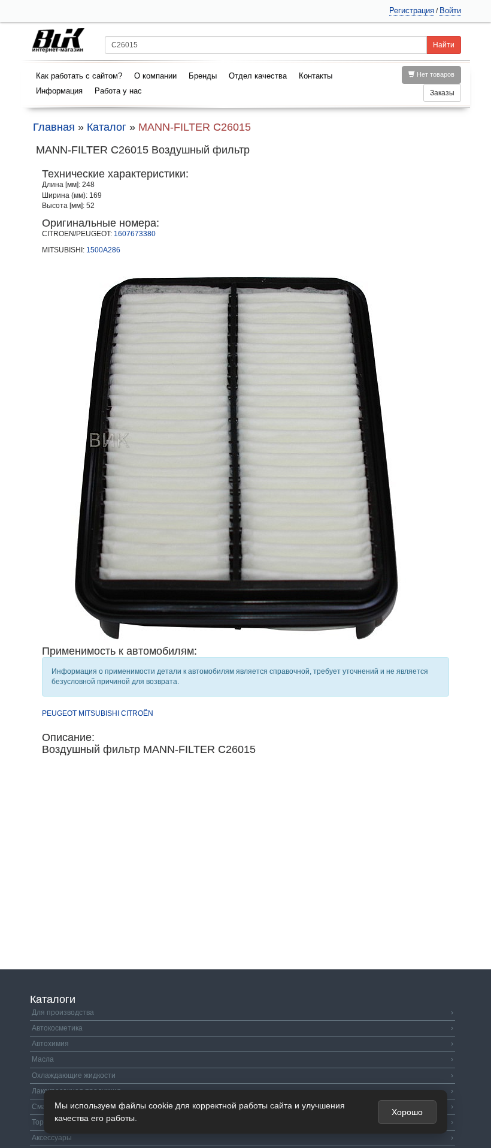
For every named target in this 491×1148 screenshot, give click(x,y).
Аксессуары (242, 1138)
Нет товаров (434, 74)
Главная (54, 127)
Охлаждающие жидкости (242, 1075)
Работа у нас (118, 90)
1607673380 (135, 234)
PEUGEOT (59, 713)
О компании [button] (155, 75)
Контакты (315, 75)
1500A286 (103, 250)
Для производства (242, 1012)
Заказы (442, 93)
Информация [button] (59, 90)
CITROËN (137, 713)
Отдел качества (258, 75)
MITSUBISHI (98, 713)
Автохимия (242, 1043)
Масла (242, 1059)
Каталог (106, 127)
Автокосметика (242, 1028)
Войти (450, 10)
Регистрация (411, 10)
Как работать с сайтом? (79, 75)
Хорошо (407, 1112)
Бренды (203, 75)
